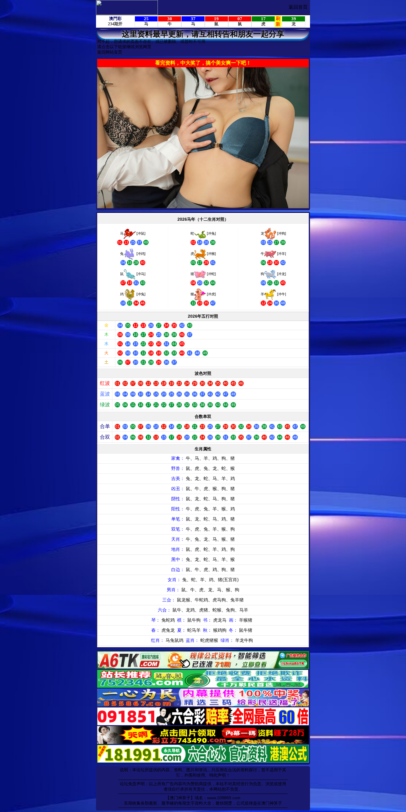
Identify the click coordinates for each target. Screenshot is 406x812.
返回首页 (298, 7)
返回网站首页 (109, 52)
